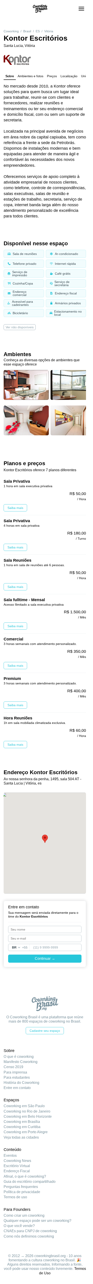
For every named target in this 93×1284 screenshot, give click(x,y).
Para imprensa (15, 1072)
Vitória (48, 31)
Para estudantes (17, 1077)
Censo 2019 (13, 1067)
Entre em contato (17, 1088)
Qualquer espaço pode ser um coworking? (37, 1221)
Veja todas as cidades (21, 1137)
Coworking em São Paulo (24, 1106)
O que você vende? (19, 1226)
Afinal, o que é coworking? (25, 1176)
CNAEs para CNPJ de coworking (30, 1231)
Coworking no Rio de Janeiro (27, 1111)
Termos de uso (15, 1197)
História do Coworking (21, 1083)
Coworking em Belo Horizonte (28, 1116)
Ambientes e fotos (30, 76)
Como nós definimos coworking (29, 1236)
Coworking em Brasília (22, 1122)
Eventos (10, 1155)
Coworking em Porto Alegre (26, 1132)
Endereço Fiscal (17, 1171)
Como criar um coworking (24, 1215)
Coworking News (17, 1161)
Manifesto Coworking (20, 1062)
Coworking (11, 31)
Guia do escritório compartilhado (30, 1181)
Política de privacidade (22, 1192)
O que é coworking (19, 1056)
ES (38, 31)
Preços (52, 76)
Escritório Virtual (17, 1166)
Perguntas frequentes (21, 1187)
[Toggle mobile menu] (81, 8)
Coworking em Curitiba (22, 1127)
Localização (68, 76)
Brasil (27, 31)
